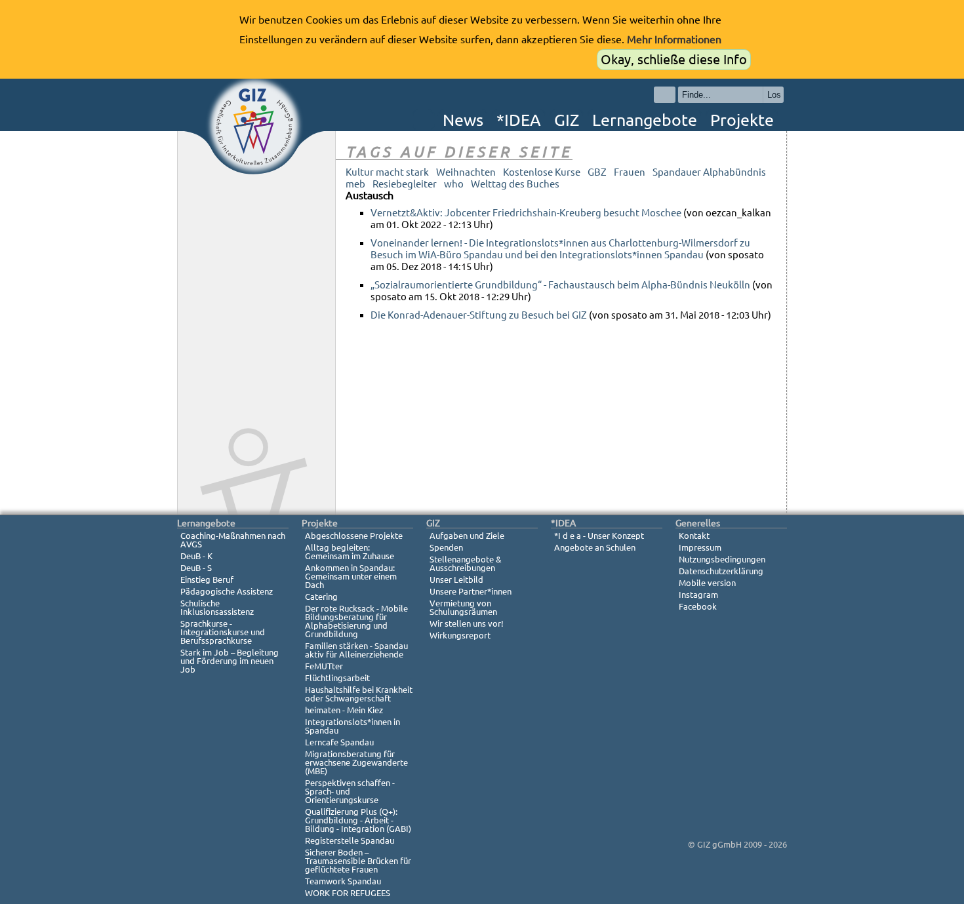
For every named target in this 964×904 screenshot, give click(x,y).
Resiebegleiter (404, 183)
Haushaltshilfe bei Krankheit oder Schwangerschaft (358, 694)
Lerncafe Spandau (339, 742)
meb (355, 183)
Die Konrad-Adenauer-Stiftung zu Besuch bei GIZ (479, 315)
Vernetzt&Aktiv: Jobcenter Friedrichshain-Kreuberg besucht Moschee (526, 212)
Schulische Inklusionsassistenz (217, 607)
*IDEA (518, 120)
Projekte (742, 120)
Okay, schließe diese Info (674, 59)
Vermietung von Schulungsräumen (463, 607)
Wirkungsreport (460, 635)
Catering (321, 596)
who (454, 183)
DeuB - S (196, 567)
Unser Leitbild (456, 579)
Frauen (629, 172)
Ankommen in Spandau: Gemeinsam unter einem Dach (351, 576)
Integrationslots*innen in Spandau (352, 726)
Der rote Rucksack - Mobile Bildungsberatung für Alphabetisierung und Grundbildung (356, 621)
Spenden (446, 547)
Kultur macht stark (387, 172)
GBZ (597, 172)
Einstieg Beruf (206, 579)
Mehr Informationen (674, 39)
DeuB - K (196, 555)
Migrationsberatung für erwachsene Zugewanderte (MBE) (356, 762)
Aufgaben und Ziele (467, 535)
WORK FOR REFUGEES (347, 892)
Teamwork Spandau (343, 881)
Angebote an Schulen (594, 547)
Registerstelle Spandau (349, 840)
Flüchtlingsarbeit (337, 677)
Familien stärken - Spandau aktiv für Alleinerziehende (356, 650)
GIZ (566, 120)
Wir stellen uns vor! (467, 623)
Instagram (698, 594)
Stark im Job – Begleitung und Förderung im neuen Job (229, 661)
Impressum (700, 547)
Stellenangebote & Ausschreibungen (466, 563)
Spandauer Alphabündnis (709, 172)
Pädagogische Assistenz (226, 591)
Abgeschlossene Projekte (354, 535)
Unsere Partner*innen (471, 591)
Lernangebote (644, 120)
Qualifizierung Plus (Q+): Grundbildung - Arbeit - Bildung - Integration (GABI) (358, 820)
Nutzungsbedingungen (722, 559)
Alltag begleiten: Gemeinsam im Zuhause (349, 551)
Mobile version (707, 582)
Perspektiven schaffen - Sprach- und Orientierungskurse (350, 791)
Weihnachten (466, 172)
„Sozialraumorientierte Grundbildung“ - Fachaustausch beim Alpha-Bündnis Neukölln (560, 284)
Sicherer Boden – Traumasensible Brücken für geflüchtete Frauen (358, 861)
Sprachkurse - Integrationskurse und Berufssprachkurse (222, 632)
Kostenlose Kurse (541, 172)
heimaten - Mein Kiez (344, 710)
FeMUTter (324, 666)
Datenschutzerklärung (721, 571)
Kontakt (694, 535)
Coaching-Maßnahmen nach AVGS (232, 540)
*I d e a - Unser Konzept (599, 535)
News (463, 120)
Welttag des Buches (515, 183)
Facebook (698, 606)
